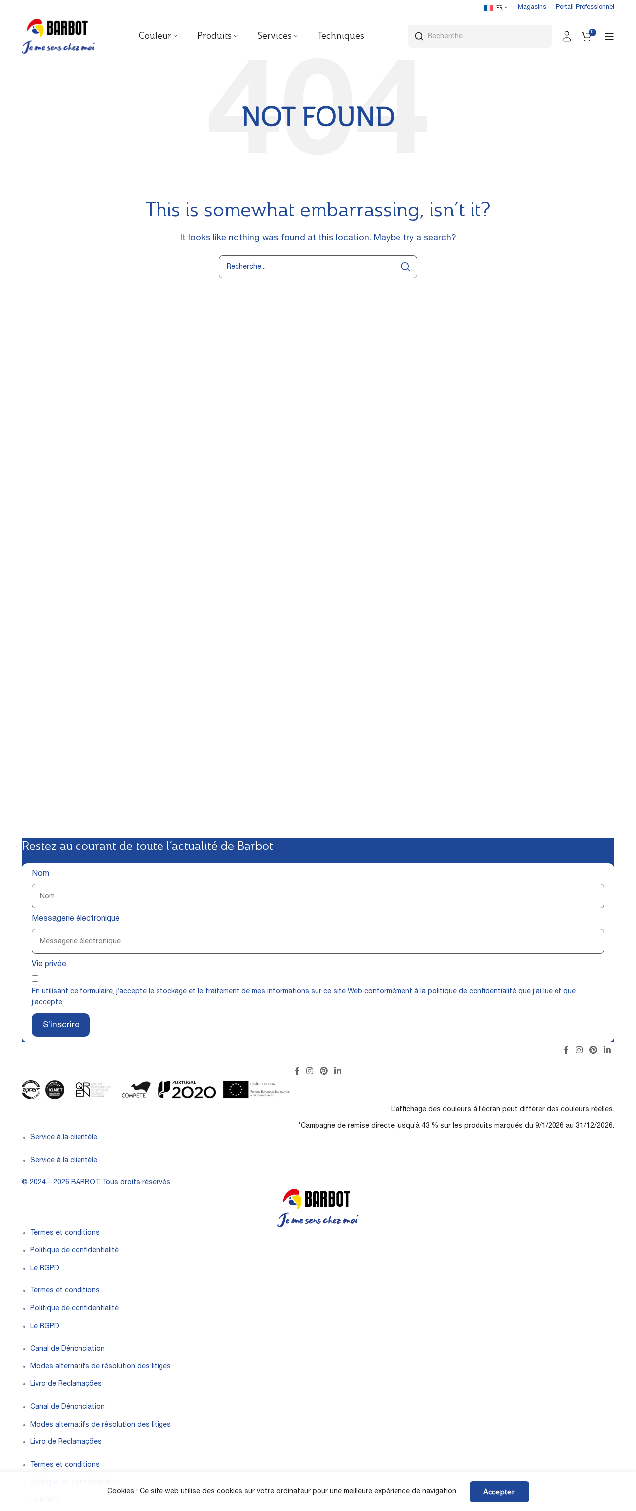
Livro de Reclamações (66, 1384)
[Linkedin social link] (607, 1050)
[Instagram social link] (579, 1050)
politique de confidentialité (472, 991)
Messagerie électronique (76, 919)
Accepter (499, 1491)
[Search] (406, 266)
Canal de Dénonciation (67, 1349)
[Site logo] (58, 37)
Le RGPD (44, 1268)
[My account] (567, 36)
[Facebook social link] (566, 1050)
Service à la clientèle (63, 1137)
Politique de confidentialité (74, 1250)
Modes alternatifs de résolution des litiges (100, 1366)
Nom (40, 874)
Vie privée (49, 965)
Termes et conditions (65, 1233)
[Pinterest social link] (593, 1050)
